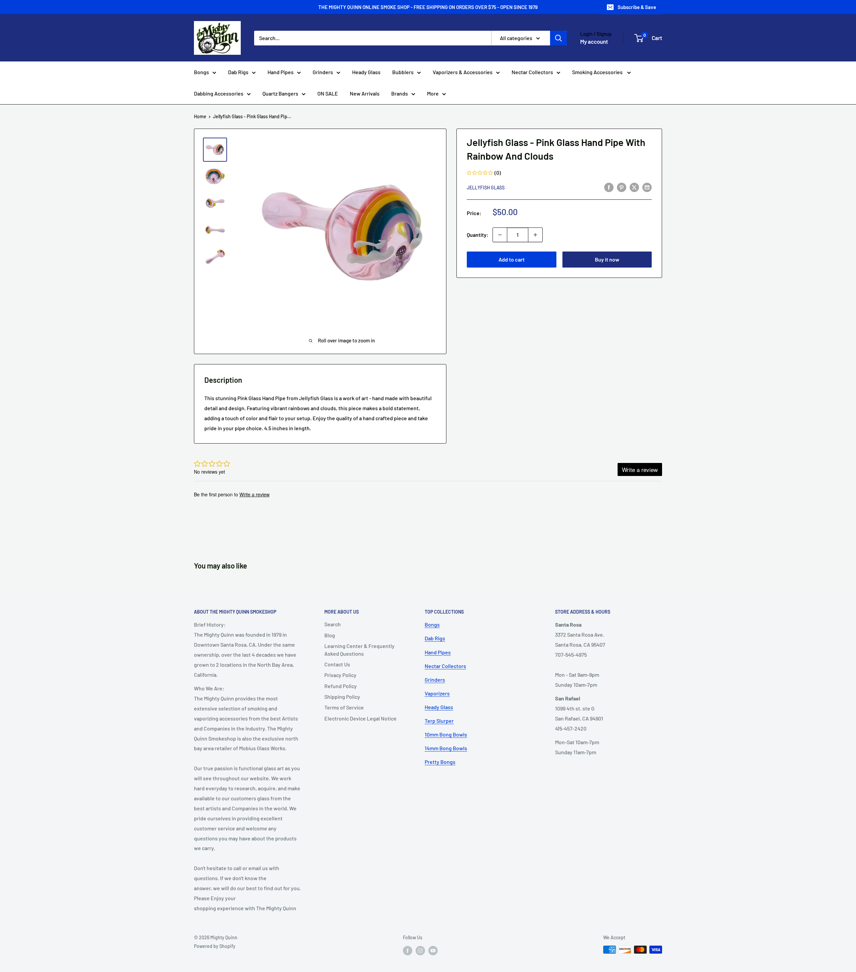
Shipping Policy (342, 696)
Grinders (323, 72)
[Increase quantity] (535, 235)
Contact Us (337, 664)
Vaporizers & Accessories (463, 72)
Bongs (201, 72)
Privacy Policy (340, 675)
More (433, 93)
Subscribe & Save (637, 7)
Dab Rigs (238, 72)
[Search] (558, 38)
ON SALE (327, 93)
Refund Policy (340, 686)
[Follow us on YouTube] (433, 950)
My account (594, 41)
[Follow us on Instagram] (420, 950)
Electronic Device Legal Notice (360, 718)
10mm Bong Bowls (446, 734)
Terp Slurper (439, 720)
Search (332, 624)
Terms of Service (344, 707)
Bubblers (403, 72)
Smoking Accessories (598, 72)
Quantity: (478, 234)
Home (200, 116)
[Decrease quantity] (500, 235)
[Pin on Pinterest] (621, 187)
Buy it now (607, 259)
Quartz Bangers (280, 93)
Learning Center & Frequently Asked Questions (359, 649)
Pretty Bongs (440, 762)
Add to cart (512, 259)
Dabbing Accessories (218, 93)
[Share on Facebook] (609, 187)
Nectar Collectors (532, 72)
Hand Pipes (281, 72)
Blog (329, 635)
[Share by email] (647, 187)
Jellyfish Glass (486, 187)
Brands (399, 93)
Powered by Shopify (214, 946)
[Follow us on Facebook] (407, 950)
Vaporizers (437, 693)
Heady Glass (366, 72)
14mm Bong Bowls (446, 748)
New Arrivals (365, 93)
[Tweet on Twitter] (634, 187)
